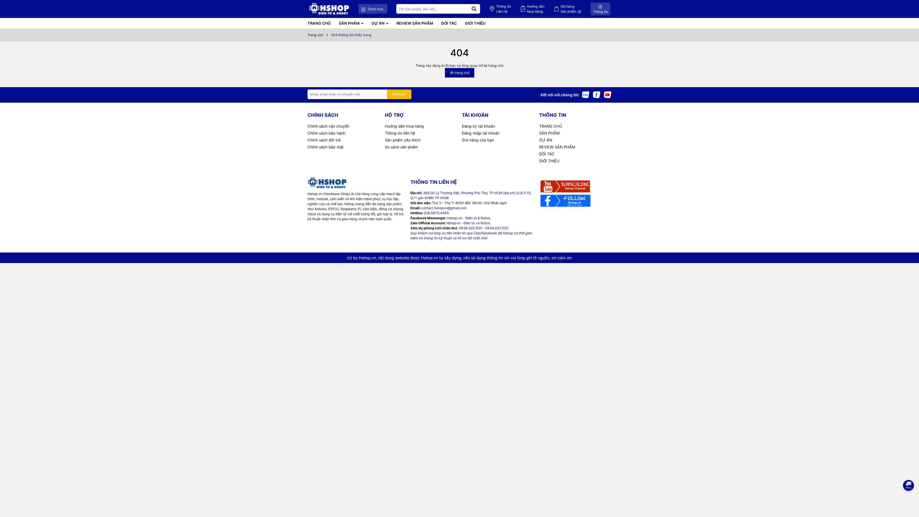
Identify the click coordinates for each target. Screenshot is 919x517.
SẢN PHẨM (350, 23)
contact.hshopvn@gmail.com (444, 208)
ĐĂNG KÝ (399, 94)
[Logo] (329, 9)
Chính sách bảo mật (326, 147)
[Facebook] (596, 94)
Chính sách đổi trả (324, 140)
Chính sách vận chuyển (328, 126)
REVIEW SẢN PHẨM (415, 23)
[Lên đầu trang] (908, 498)
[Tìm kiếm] (474, 9)
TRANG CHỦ (319, 23)
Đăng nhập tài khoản (480, 133)
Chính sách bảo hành (326, 133)
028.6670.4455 (436, 213)
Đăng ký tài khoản (478, 126)
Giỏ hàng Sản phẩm (570, 8)
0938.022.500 (470, 228)
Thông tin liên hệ (400, 133)
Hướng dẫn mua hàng (404, 126)
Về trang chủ (460, 73)
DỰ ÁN (379, 23)
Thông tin (503, 8)
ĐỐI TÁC (449, 23)
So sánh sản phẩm (401, 147)
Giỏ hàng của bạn (478, 140)
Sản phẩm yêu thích (402, 140)
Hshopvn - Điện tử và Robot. (468, 223)
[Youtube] (607, 94)
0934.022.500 (496, 228)
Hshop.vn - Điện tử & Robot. (469, 218)
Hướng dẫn (535, 8)
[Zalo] (585, 94)
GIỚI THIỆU (475, 23)
